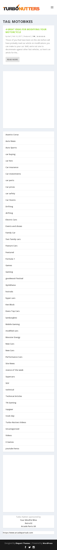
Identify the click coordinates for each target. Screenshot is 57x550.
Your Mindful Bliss (28, 520)
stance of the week (14, 370)
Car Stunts (11, 200)
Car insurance (12, 167)
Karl (9, 36)
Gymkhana (11, 285)
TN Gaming (11, 402)
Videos (9, 435)
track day (10, 416)
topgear (9, 409)
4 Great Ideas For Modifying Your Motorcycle (26, 31)
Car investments (13, 174)
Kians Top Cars (12, 311)
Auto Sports (11, 147)
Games (9, 265)
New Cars (10, 344)
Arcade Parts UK (28, 526)
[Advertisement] (28, 99)
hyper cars (10, 298)
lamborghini (11, 317)
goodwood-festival (14, 278)
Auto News (11, 141)
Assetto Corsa (12, 134)
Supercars (10, 376)
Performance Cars (14, 357)
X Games (10, 442)
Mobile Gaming (13, 324)
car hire (9, 160)
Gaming (9, 272)
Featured (27, 36)
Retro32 (28, 523)
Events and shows (14, 226)
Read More (12, 59)
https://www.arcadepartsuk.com (18, 532)
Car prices (10, 187)
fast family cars (13, 239)
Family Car (10, 232)
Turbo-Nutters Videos (16, 422)
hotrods (9, 291)
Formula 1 (10, 259)
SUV (7, 383)
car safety (10, 193)
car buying (10, 154)
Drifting (9, 206)
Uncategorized (12, 429)
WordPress (47, 543)
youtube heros (12, 448)
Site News (10, 363)
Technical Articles (14, 396)
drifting (9, 213)
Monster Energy (13, 337)
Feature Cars (11, 245)
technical (10, 389)
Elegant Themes (23, 543)
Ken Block (10, 304)
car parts (10, 180)
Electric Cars (11, 219)
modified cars (12, 330)
